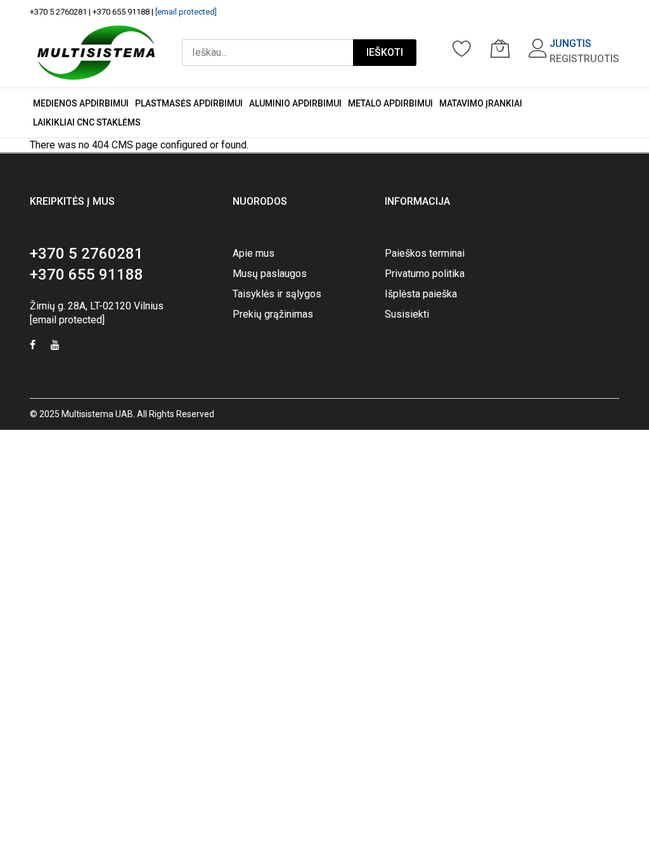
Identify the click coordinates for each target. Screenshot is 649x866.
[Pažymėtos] (462, 48)
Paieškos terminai (425, 253)
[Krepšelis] (500, 48)
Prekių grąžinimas (273, 314)
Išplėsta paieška (421, 294)
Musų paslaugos (270, 274)
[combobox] (267, 52)
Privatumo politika (425, 274)
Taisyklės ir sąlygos (277, 294)
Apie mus (253, 253)
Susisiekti (407, 314)
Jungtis (570, 43)
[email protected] (186, 11)
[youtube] (55, 346)
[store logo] (96, 52)
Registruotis (584, 59)
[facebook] (32, 346)
